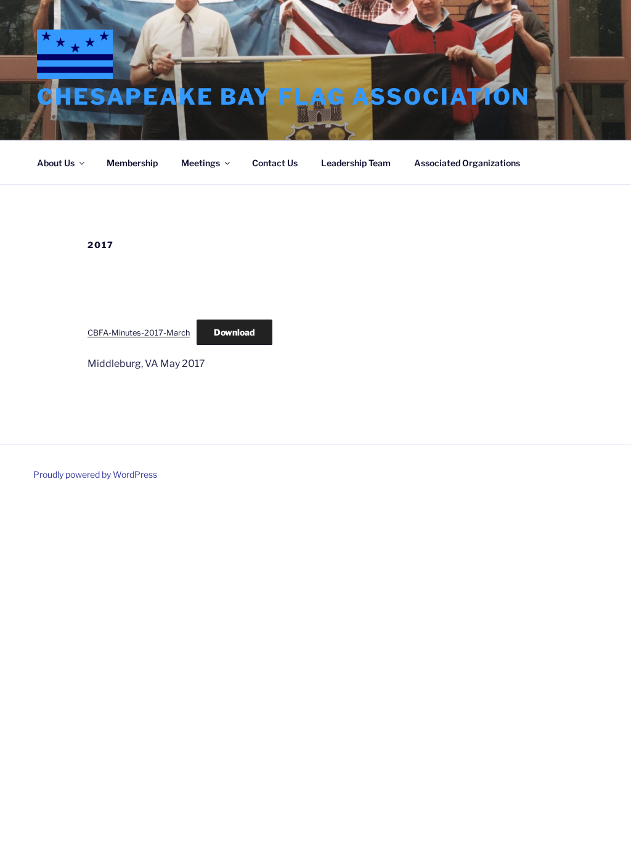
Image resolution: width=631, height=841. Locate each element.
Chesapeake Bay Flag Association (283, 96)
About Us (56, 163)
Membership (132, 163)
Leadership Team (356, 163)
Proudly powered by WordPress (95, 474)
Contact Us (275, 163)
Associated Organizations (467, 163)
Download (234, 332)
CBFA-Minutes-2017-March (139, 332)
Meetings (200, 163)
